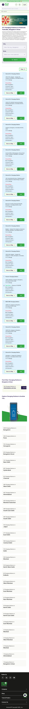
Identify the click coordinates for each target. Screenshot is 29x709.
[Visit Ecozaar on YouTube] (14, 677)
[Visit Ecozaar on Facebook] (2, 677)
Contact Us (5, 702)
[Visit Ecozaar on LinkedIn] (6, 677)
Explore (24, 387)
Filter (22, 69)
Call (21, 93)
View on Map (9, 93)
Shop (3, 693)
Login (24, 4)
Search (15, 59)
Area (4, 51)
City (4, 44)
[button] (25, 695)
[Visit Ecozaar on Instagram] (10, 677)
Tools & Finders (6, 698)
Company (4, 689)
